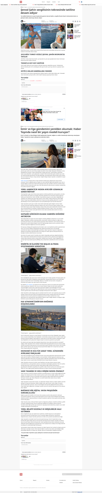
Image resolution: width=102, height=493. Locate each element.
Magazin (25, 7)
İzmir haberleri (29, 284)
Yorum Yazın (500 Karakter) (26, 84)
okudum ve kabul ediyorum (31, 94)
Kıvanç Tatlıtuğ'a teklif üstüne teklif (77, 25)
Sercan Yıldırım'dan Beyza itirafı (77, 156)
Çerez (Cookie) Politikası (77, 482)
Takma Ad (23, 79)
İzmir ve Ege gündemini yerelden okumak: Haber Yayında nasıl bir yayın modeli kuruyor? (77, 31)
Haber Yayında (24, 180)
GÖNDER (64, 94)
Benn (22, 7)
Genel (25, 126)
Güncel (21, 480)
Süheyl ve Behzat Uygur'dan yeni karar (77, 36)
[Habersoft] (79, 492)
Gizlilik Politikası (76, 480)
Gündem (47, 480)
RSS (21, 491)
